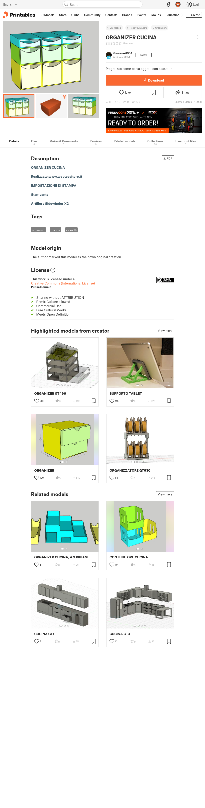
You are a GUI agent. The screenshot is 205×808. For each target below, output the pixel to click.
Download (156, 80)
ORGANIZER (44, 470)
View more (165, 330)
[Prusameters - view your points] (178, 4)
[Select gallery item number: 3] (65, 385)
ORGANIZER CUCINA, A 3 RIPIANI (61, 557)
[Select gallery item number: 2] (62, 385)
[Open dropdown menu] (198, 36)
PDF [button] (169, 158)
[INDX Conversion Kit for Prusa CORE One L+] (154, 120)
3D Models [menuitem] (47, 15)
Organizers (161, 27)
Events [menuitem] (141, 15)
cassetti (71, 230)
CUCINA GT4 (120, 634)
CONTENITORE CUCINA (129, 557)
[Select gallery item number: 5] (71, 385)
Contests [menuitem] (111, 15)
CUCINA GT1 (44, 634)
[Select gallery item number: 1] (57, 385)
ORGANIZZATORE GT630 (130, 470)
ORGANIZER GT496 (50, 393)
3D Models (115, 27)
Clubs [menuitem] (75, 15)
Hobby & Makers (138, 27)
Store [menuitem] (62, 15)
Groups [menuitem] (156, 15)
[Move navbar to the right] (181, 15)
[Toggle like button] (36, 400)
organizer (38, 230)
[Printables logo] (19, 14)
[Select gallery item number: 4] (68, 385)
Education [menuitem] (172, 15)
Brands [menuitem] (127, 15)
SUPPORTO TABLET (126, 393)
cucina (55, 230)
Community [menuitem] (92, 15)
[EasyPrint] (169, 4)
